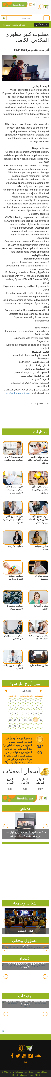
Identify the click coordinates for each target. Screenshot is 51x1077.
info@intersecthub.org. (17, 393)
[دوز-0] (19, 7)
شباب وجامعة (25, 903)
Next (45, 826)
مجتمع (24, 808)
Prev (6, 826)
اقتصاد (24, 958)
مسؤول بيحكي (25, 940)
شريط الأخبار (41, 25)
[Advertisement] (25, 871)
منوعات (25, 996)
